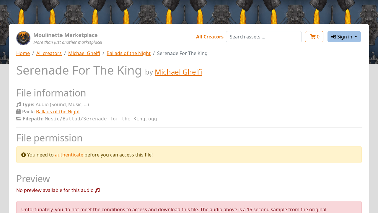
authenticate (69, 154)
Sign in (344, 36)
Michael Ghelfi (84, 53)
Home (23, 53)
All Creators (210, 36)
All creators (49, 53)
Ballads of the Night (129, 53)
